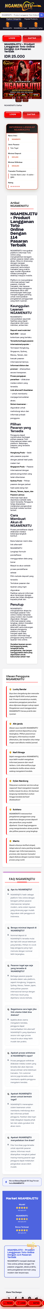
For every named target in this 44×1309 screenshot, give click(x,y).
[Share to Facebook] (16, 1298)
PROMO (10, 1303)
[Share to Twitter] (9, 1298)
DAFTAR (32, 38)
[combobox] (19, 15)
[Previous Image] (4, 80)
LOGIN (12, 38)
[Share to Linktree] (23, 1298)
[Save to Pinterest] (30, 1298)
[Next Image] (40, 80)
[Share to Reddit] (36, 1298)
